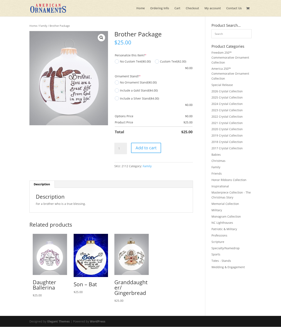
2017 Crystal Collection (227, 148)
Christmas (218, 161)
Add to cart (146, 148)
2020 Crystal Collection (227, 129)
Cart (177, 8)
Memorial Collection (225, 204)
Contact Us (234, 8)
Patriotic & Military (224, 229)
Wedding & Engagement (228, 267)
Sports (215, 254)
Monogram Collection (226, 216)
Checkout (192, 8)
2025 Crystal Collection (227, 97)
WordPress (97, 321)
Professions (219, 235)
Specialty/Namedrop (225, 248)
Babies (216, 155)
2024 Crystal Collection (227, 104)
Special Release (222, 85)
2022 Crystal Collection (227, 116)
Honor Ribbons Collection (228, 180)
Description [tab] (42, 184)
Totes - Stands (221, 261)
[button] (101, 37)
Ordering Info (159, 8)
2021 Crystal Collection (227, 123)
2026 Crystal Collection (227, 91)
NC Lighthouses (222, 223)
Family (43, 26)
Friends (216, 173)
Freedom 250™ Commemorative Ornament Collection (230, 57)
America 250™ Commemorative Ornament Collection (230, 73)
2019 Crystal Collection (227, 135)
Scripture (217, 242)
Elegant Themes (58, 321)
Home (140, 8)
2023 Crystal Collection (227, 110)
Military (216, 210)
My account (212, 8)
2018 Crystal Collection (227, 142)
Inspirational (220, 186)
